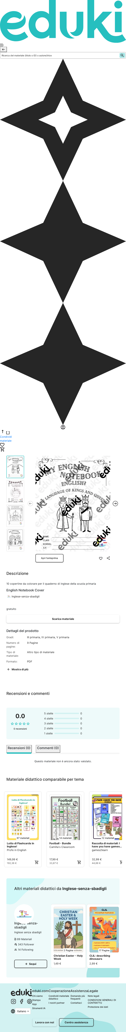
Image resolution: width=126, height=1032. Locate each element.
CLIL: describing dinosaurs (99, 957)
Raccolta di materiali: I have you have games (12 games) (106, 845)
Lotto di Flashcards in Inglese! (20, 845)
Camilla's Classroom (62, 847)
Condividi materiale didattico (59, 997)
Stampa (36, 1000)
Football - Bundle (60, 843)
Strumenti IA (38, 1008)
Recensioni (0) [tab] (19, 748)
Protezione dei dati (98, 1006)
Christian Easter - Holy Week (68, 957)
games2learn (100, 850)
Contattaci (76, 1002)
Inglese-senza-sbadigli (26, 596)
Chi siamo (37, 995)
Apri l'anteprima (49, 558)
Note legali (93, 995)
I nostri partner (56, 1002)
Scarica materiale (63, 619)
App (34, 1004)
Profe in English (16, 850)
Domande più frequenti (78, 997)
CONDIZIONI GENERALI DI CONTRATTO (102, 1001)
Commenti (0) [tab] (48, 748)
